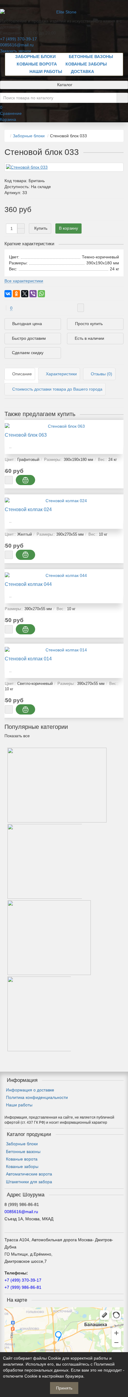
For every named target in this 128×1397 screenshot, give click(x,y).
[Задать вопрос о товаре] (80, 308)
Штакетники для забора (29, 1181)
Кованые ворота (37, 64)
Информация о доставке (30, 1089)
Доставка (82, 71)
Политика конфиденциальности (37, 1097)
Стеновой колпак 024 (28, 509)
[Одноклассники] (16, 293)
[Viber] (33, 293)
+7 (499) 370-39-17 (18, 38)
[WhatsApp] (41, 293)
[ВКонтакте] (8, 293)
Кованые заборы (86, 64)
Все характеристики (23, 280)
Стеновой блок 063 (26, 435)
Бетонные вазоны (91, 56)
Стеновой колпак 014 (28, 658)
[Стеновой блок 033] (64, 167)
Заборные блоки (35, 56)
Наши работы (45, 71)
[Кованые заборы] (49, 972)
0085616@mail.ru (17, 44)
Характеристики (61, 373)
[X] (24, 293)
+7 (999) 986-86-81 (22, 1287)
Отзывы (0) (101, 373)
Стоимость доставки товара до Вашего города (57, 389)
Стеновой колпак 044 (28, 584)
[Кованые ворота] (57, 819)
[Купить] (9, 480)
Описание (22, 373)
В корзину (68, 228)
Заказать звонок (15, 50)
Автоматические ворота (29, 1173)
